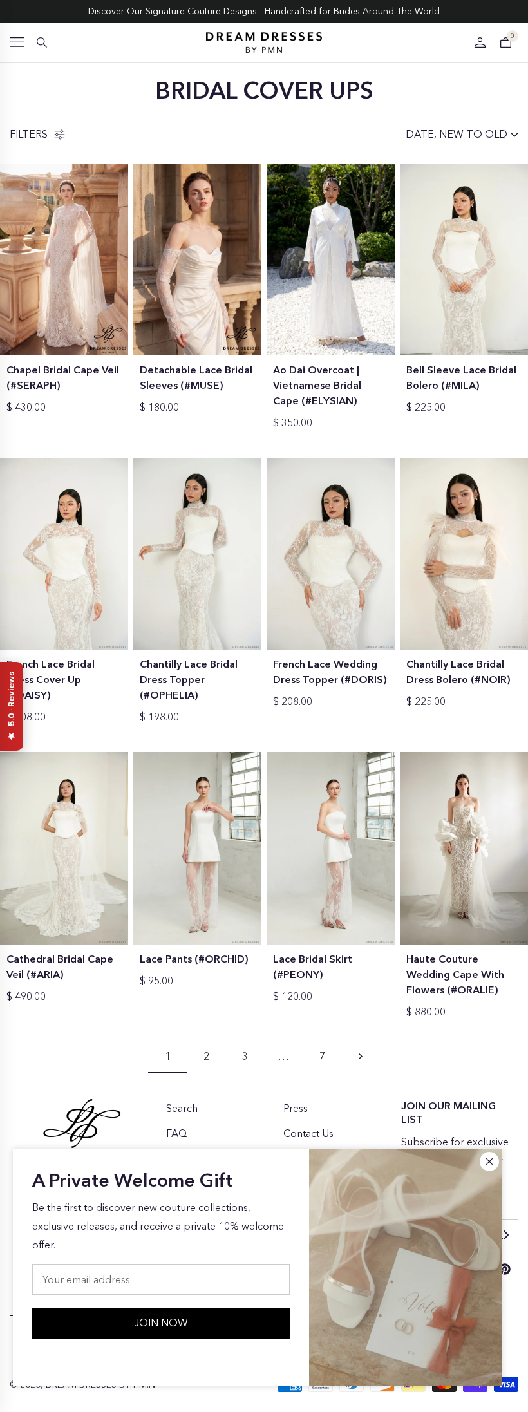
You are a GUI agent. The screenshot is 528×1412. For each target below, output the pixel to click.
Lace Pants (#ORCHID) (194, 958)
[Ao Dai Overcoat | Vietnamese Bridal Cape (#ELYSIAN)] (331, 260)
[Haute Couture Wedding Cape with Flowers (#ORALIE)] (464, 848)
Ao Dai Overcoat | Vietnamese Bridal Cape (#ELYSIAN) (317, 385)
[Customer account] (480, 42)
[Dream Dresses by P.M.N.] (264, 42)
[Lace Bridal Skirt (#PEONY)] (331, 848)
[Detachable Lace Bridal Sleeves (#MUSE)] (197, 260)
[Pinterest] (505, 1269)
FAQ (176, 1133)
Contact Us (308, 1133)
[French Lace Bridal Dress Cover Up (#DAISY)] (64, 554)
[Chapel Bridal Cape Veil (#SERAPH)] (64, 260)
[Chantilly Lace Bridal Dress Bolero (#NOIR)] (464, 554)
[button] (17, 42)
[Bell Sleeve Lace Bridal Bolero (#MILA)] (464, 260)
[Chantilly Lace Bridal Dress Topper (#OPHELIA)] (197, 554)
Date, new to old (456, 133)
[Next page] (360, 1060)
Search (182, 1108)
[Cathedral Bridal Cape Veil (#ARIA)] (64, 848)
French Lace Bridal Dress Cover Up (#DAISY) (50, 679)
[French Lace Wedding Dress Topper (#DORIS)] (331, 554)
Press (295, 1108)
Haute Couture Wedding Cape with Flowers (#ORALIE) (455, 974)
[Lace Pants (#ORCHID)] (197, 848)
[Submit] (505, 1234)
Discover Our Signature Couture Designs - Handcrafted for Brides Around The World (264, 11)
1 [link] (168, 1056)
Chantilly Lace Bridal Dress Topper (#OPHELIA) (189, 679)
